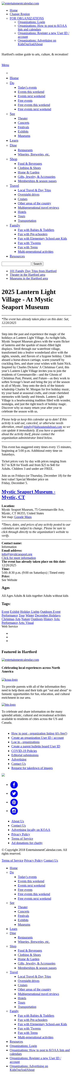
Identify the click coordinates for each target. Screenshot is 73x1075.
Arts (17, 619)
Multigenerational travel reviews (38, 207)
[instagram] (14, 810)
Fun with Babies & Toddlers (36, 230)
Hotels (22, 212)
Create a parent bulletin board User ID (35, 746)
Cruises (22, 199)
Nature (25, 619)
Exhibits (23, 131)
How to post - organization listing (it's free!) (39, 733)
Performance (10, 615)
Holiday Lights (29, 611)
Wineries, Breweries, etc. (34, 154)
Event (5, 611)
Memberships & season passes (37, 181)
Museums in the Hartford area (29, 278)
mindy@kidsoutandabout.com (43, 426)
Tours (21, 216)
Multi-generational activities (35, 251)
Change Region (20, 14)
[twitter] (14, 793)
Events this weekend (31, 92)
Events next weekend (31, 96)
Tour (22, 615)
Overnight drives (28, 194)
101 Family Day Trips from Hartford (33, 271)
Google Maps (23, 517)
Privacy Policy (20, 834)
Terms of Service (22, 838)
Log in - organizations (25, 742)
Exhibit (14, 611)
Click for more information (19, 558)
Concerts (23, 122)
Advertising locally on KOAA (30, 830)
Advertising (18, 759)
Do (12, 83)
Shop (13, 159)
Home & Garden (28, 172)
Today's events (27, 87)
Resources (17, 256)
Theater (23, 118)
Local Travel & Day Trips (34, 190)
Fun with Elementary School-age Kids (42, 238)
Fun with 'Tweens (29, 243)
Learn (14, 140)
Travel (14, 186)
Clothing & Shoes (29, 168)
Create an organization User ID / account (37, 737)
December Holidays (47, 615)
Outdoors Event (50, 611)
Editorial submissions (25, 755)
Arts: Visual (26, 622)
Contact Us (18, 763)
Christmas (8, 619)
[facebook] (14, 784)
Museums (24, 135)
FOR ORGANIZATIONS (27, 18)
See (12, 114)
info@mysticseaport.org (17, 554)
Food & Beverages (30, 163)
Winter (30, 615)
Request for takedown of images (32, 768)
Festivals (23, 127)
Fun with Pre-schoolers (32, 234)
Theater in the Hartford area (27, 274)
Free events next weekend (34, 109)
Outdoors (37, 619)
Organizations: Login (31, 22)
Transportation (27, 220)
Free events (25, 100)
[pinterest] (14, 802)
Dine (13, 145)
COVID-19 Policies (24, 751)
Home (14, 10)
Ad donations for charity (27, 843)
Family (15, 225)
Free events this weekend (34, 105)
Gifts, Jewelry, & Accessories (36, 176)
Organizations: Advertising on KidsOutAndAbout (37, 42)
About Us (17, 821)
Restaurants (25, 150)
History (48, 619)
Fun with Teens (28, 247)
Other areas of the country (34, 203)
